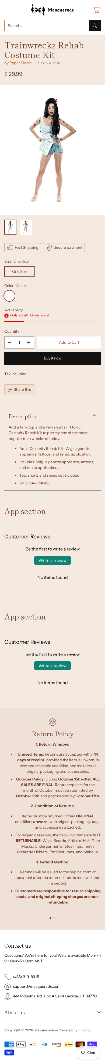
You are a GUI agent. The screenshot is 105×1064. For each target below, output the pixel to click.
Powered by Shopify (74, 1030)
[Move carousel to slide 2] (54, 918)
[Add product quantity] (29, 342)
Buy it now (52, 358)
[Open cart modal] (96, 10)
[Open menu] (7, 10)
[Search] (95, 25)
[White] (9, 296)
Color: (15, 285)
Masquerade (44, 1030)
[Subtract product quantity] (9, 342)
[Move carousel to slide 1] (50, 918)
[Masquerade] (52, 10)
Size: (16, 261)
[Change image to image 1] (10, 227)
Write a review (52, 560)
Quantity (11, 331)
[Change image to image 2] (26, 227)
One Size (19, 271)
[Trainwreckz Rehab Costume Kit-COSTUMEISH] (52, 150)
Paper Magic (20, 62)
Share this (22, 389)
